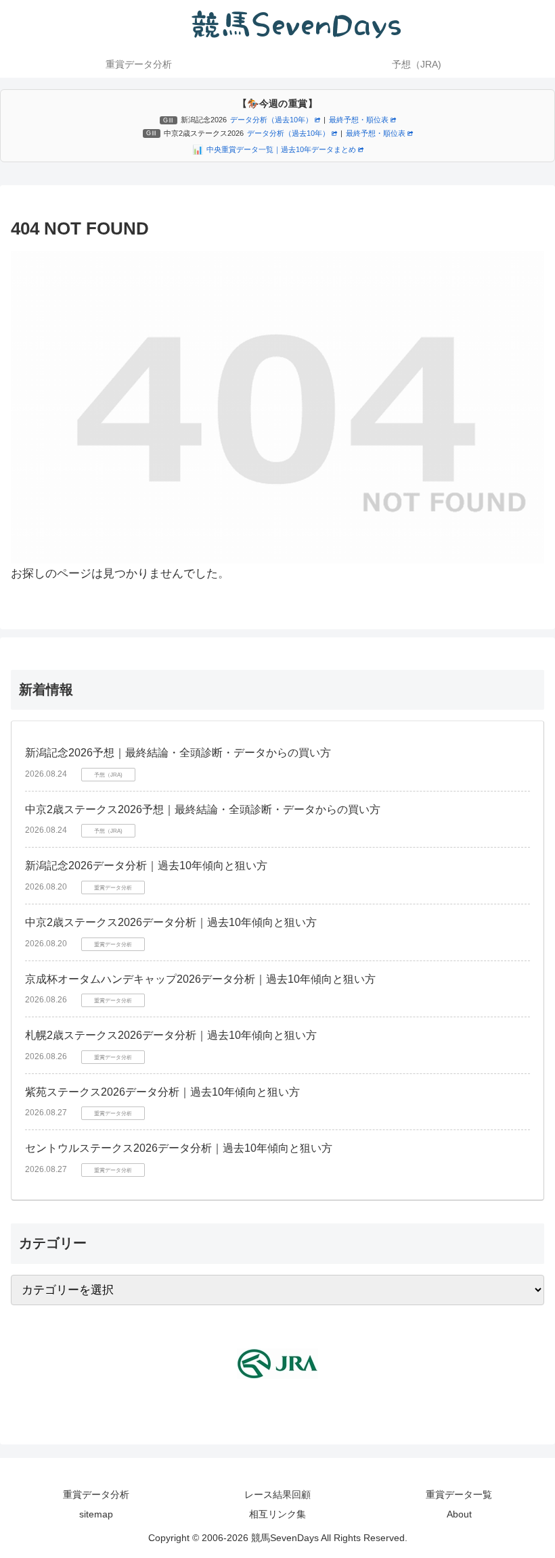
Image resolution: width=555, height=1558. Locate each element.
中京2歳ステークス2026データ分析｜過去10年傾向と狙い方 (171, 922)
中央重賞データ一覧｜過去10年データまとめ (281, 149)
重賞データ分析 (96, 1494)
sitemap (96, 1514)
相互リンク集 (277, 1514)
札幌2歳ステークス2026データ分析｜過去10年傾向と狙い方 (171, 1035)
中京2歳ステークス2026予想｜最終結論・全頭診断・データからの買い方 (202, 809)
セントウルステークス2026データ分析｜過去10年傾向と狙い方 (178, 1148)
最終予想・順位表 (358, 120)
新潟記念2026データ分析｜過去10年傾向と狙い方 (146, 865)
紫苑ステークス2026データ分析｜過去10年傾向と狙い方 (162, 1092)
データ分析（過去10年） (271, 120)
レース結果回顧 (277, 1494)
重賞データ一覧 (459, 1494)
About (459, 1514)
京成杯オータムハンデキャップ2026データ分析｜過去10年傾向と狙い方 (200, 979)
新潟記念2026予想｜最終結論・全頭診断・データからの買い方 (178, 752)
